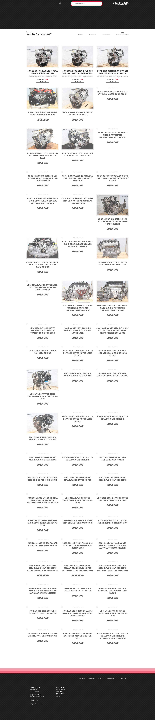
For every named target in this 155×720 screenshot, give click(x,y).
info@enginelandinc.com (121, 4)
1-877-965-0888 (121, 3)
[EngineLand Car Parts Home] (37, 3)
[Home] (37, 679)
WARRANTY (91, 679)
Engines (80, 35)
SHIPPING (100, 679)
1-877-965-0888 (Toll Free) (37, 696)
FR (60, 4)
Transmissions (106, 35)
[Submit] (73, 3)
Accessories (92, 35)
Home (28, 32)
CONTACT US (110, 679)
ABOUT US (82, 679)
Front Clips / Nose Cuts (122, 35)
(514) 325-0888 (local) (35, 695)
